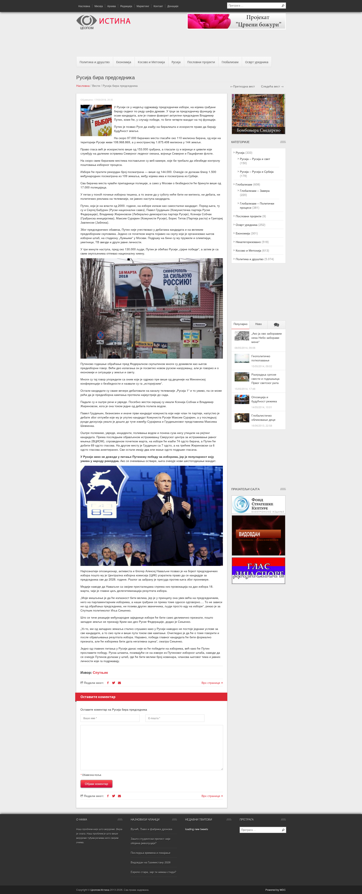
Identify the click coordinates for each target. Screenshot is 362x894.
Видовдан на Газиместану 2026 (151, 862)
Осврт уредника (256, 62)
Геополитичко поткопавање (260, 358)
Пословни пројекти (201, 62)
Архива (111, 6)
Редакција (126, 6)
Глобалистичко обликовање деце (263, 417)
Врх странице (211, 682)
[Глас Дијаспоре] (258, 583)
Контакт (158, 6)
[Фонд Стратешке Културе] (258, 513)
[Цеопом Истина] (103, 28)
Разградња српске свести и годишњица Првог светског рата (265, 378)
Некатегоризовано (248, 242)
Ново (258, 324)
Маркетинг (143, 6)
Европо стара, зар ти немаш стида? (153, 872)
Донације (172, 6)
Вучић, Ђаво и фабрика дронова (151, 829)
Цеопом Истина (99, 889)
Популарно (240, 324)
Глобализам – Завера (255, 190)
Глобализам (230, 62)
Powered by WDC (275, 889)
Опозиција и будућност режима (264, 399)
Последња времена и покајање (150, 853)
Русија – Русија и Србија (257, 171)
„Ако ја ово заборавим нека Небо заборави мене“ (266, 337)
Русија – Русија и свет (255, 159)
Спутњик (100, 672)
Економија (123, 62)
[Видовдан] (258, 555)
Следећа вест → (272, 86)
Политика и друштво (95, 62)
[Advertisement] (181, 44)
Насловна (84, 6)
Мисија (98, 6)
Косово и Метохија (151, 62)
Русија (176, 62)
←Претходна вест (242, 86)
